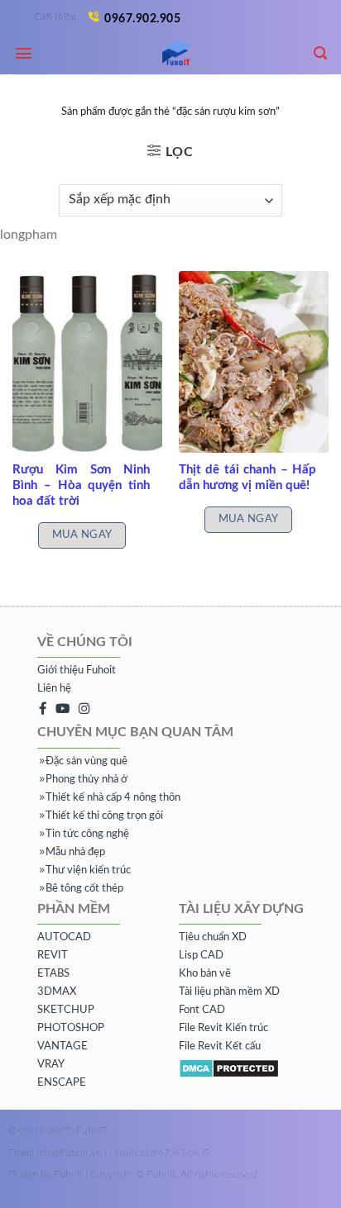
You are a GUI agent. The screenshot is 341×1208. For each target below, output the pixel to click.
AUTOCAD (64, 937)
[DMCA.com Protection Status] (229, 1068)
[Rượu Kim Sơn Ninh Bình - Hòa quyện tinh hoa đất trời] (87, 362)
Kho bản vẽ (205, 973)
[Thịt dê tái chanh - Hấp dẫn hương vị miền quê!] (254, 362)
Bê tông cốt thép (84, 888)
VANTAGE (62, 1046)
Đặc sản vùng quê (86, 761)
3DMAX (56, 992)
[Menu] (24, 53)
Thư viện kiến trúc (88, 870)
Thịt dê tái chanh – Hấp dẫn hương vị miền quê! (247, 478)
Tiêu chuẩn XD (213, 937)
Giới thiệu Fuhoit (76, 670)
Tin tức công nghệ (87, 834)
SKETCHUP (65, 1010)
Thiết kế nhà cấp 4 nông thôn (113, 797)
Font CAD (202, 1010)
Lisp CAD (201, 955)
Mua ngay (82, 535)
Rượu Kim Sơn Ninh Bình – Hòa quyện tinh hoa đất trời (81, 485)
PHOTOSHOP (70, 1028)
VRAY (51, 1064)
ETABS (53, 973)
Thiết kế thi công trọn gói (104, 816)
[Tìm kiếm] (320, 53)
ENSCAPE (61, 1082)
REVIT (52, 955)
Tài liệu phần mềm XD (229, 992)
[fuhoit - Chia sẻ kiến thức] (170, 54)
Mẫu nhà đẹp (75, 852)
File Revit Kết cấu (220, 1046)
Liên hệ (54, 688)
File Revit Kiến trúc (223, 1028)
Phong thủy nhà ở (86, 779)
